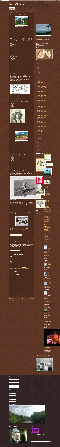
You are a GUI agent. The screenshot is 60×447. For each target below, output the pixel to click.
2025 (37, 64)
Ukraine (28, 268)
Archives (45, 202)
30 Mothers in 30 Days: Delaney (41, 96)
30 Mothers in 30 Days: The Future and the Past (43, 83)
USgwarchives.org (46, 205)
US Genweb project (46, 200)
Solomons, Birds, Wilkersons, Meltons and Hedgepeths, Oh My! (47, 348)
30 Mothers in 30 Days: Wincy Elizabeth (42, 125)
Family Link (45, 226)
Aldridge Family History (47, 230)
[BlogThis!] (23, 267)
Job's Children (17, 4)
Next (40, 435)
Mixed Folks (45, 199)
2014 (37, 146)
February (39, 137)
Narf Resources (46, 216)
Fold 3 (45, 234)
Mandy (26, 268)
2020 (37, 71)
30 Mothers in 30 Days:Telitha (41, 91)
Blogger (39, 445)
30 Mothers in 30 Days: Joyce (41, 121)
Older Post (32, 298)
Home (22, 298)
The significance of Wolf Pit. (49, 273)
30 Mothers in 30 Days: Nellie (41, 92)
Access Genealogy (46, 219)
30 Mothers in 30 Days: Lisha (41, 130)
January (39, 138)
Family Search (46, 237)
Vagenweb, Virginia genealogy (46, 208)
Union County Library (47, 193)
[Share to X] (24, 267)
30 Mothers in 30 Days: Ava (41, 127)
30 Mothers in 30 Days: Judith (41, 110)
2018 (37, 141)
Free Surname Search (47, 215)
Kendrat (13, 268)
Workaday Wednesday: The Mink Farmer (47, 321)
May (38, 81)
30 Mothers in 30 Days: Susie (41, 118)
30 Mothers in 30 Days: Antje (41, 100)
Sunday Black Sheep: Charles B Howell (49, 247)
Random (45, 435)
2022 (37, 68)
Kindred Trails (46, 241)
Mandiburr (23, 268)
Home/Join (36, 435)
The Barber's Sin (49, 292)
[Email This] (22, 267)
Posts (11, 393)
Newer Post (11, 298)
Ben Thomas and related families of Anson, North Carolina (47, 210)
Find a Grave (46, 229)
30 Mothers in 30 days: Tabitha (41, 95)
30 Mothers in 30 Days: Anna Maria (42, 87)
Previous (43, 435)
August (39, 77)
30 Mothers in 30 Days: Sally (41, 107)
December (39, 72)
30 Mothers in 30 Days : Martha (41, 114)
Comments (11, 401)
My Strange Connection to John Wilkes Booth (49, 265)
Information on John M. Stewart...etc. (47, 255)
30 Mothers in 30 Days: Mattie (41, 126)
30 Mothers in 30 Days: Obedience (42, 90)
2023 (37, 67)
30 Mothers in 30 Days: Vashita (41, 122)
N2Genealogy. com (46, 206)
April (38, 134)
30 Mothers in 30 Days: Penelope (41, 111)
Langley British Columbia (18, 268)
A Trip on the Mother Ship (40, 103)
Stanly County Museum (47, 194)
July (38, 78)
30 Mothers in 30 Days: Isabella (41, 82)
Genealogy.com (46, 236)
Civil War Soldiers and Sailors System (47, 228)
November (39, 73)
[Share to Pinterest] (25, 267)
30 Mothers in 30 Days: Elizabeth (41, 99)
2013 (37, 147)
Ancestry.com (46, 235)
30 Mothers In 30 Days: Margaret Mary (42, 86)
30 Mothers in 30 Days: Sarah (41, 131)
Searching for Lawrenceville (49, 283)
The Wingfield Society (47, 231)
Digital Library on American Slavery (46, 213)
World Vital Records (46, 201)
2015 (37, 145)
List (38, 435)
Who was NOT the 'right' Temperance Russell (47, 302)
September (39, 76)
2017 (37, 142)
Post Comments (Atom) (16, 300)
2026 (37, 63)
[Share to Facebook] (25, 267)
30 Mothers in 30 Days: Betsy (41, 117)
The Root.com (46, 195)
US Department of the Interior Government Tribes (47, 221)
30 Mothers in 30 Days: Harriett (41, 106)
